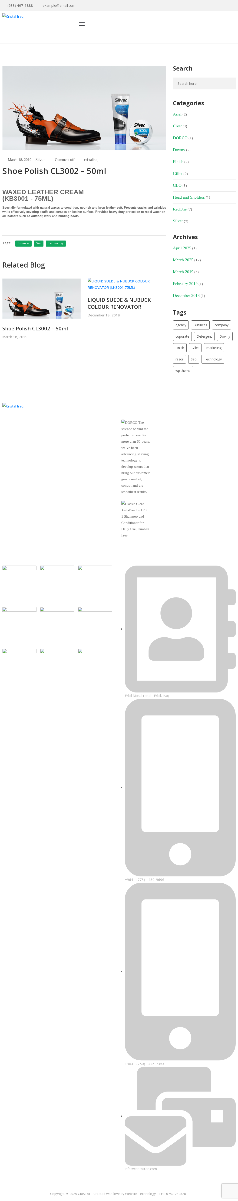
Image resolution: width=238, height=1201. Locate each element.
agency (180, 325)
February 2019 (185, 283)
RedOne (180, 209)
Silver (40, 159)
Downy (179, 149)
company (221, 325)
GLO (177, 185)
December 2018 (186, 295)
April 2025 (182, 248)
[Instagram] (234, 5)
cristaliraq (91, 160)
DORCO (180, 138)
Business (23, 243)
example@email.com (59, 5)
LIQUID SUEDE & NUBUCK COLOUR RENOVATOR (119, 303)
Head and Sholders (189, 197)
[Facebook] (227, 5)
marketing (213, 348)
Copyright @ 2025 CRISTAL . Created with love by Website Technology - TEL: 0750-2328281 (119, 1193)
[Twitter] (212, 5)
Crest (177, 126)
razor (179, 359)
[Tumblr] (37, 461)
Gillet (177, 173)
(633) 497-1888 (20, 5)
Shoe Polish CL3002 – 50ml (35, 328)
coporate (182, 336)
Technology (55, 243)
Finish (178, 161)
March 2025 (183, 260)
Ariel (177, 114)
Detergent (204, 336)
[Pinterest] (219, 5)
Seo (38, 243)
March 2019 (183, 271)
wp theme (183, 370)
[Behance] (45, 461)
